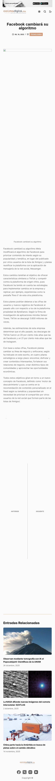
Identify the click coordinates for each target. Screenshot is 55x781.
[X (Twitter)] (24, 772)
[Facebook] (19, 772)
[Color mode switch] (39, 11)
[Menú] (50, 11)
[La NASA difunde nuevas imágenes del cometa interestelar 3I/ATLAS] (27, 684)
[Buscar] (45, 11)
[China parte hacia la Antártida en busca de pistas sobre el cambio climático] (27, 727)
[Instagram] (30, 772)
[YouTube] (36, 772)
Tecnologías (36, 34)
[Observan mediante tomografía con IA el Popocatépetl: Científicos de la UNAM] (27, 641)
